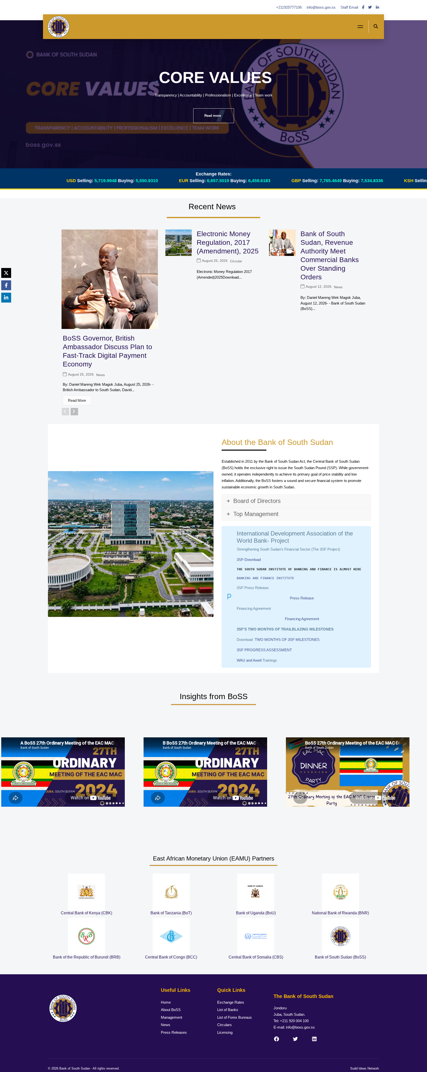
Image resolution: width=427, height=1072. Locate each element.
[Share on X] (6, 273)
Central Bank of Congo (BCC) (171, 957)
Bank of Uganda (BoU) (256, 913)
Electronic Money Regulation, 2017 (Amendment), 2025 (228, 242)
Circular (236, 261)
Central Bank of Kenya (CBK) (86, 913)
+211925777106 (289, 7)
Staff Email (349, 7)
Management (171, 1017)
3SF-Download (249, 559)
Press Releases (174, 1032)
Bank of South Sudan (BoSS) (340, 957)
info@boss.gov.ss (322, 7)
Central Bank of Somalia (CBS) (256, 957)
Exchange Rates (230, 1002)
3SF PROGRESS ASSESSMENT (264, 650)
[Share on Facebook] (6, 285)
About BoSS (171, 1010)
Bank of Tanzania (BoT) (171, 913)
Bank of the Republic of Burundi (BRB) (86, 957)
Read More (77, 400)
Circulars (224, 1025)
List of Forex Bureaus (234, 1017)
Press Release (302, 598)
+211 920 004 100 (294, 1021)
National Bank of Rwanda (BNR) (340, 913)
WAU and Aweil (249, 660)
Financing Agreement (302, 619)
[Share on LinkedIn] (6, 298)
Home (166, 1002)
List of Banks (227, 1010)
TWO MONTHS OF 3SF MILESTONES (287, 639)
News (100, 375)
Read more (212, 115)
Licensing (225, 1032)
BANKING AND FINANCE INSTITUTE (265, 578)
